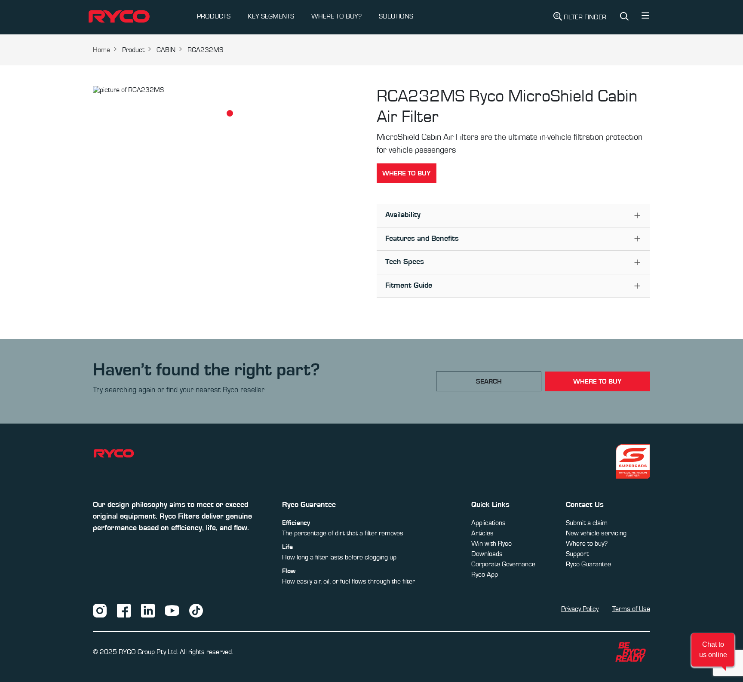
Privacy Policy (580, 608)
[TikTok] (196, 610)
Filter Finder (585, 17)
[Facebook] (124, 610)
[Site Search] (624, 17)
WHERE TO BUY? (336, 16)
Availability (403, 215)
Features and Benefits (422, 239)
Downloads (487, 553)
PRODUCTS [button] (213, 16)
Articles (482, 533)
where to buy (597, 381)
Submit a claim (587, 522)
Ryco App (484, 574)
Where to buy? (587, 543)
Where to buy (406, 173)
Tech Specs (404, 262)
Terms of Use (631, 608)
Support (577, 553)
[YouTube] (172, 610)
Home (101, 49)
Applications (488, 522)
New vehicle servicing (596, 533)
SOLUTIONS (396, 16)
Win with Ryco (491, 543)
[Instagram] (100, 610)
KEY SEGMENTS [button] (271, 16)
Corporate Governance (503, 564)
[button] (645, 18)
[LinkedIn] (148, 610)
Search (489, 381)
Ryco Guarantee (588, 564)
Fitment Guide (408, 285)
